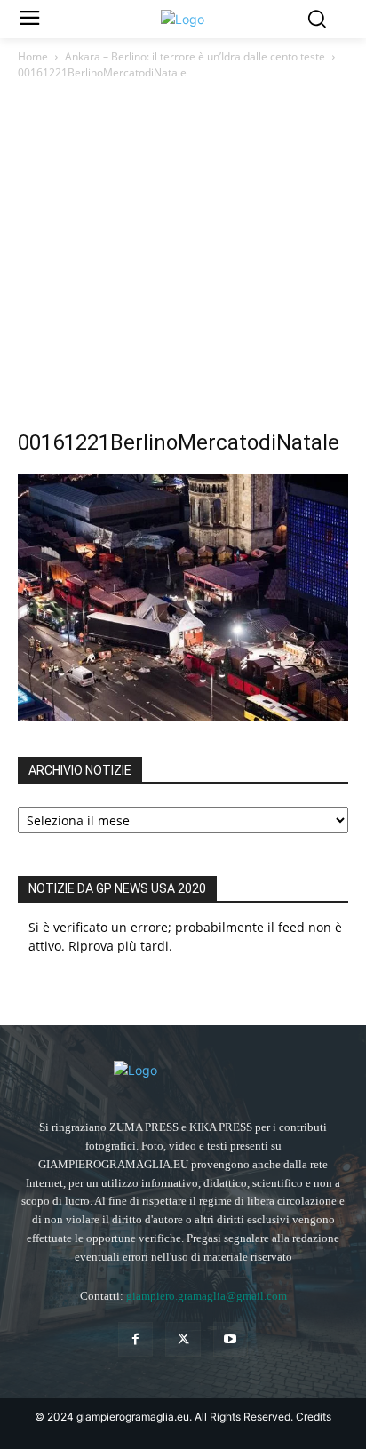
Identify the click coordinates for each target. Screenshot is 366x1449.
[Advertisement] (183, 263)
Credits (313, 1416)
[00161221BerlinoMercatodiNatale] (183, 715)
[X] (182, 1339)
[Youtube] (230, 1339)
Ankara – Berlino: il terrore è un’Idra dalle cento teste (195, 56)
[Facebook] (135, 1339)
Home (33, 56)
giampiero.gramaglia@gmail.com (206, 1295)
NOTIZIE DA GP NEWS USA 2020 (117, 888)
